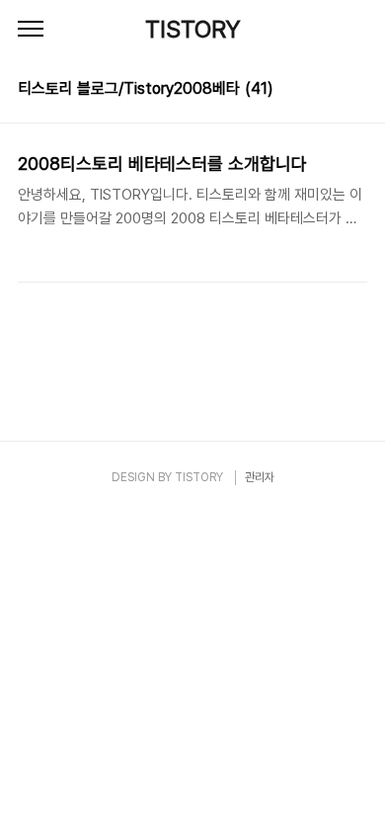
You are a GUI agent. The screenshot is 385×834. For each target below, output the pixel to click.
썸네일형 (328, 91)
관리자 (259, 477)
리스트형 (355, 91)
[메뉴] (30, 29)
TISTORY (193, 29)
